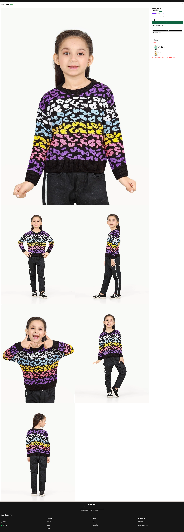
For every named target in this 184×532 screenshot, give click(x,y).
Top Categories (50, 518)
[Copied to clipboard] (159, 59)
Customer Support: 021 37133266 (7, 515)
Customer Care (141, 518)
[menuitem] (11, 4)
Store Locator (95, 522)
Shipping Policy (140, 522)
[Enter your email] (103, 508)
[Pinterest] (156, 59)
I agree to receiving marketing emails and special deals (90, 510)
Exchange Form (140, 521)
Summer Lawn (49, 521)
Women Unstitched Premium (51, 522)
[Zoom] (147, 10)
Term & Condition (95, 525)
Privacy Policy (95, 524)
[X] (154, 59)
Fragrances (48, 525)
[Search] (180, 4)
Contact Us (140, 524)
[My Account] (179, 4)
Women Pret (49, 524)
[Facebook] (152, 59)
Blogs (93, 521)
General (94, 518)
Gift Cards (48, 528)
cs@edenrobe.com (8, 514)
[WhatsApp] (158, 59)
